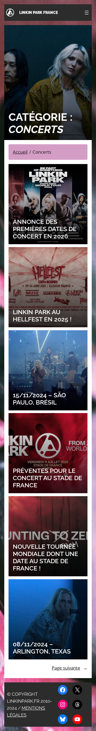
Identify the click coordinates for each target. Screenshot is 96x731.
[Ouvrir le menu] (86, 12)
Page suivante (69, 668)
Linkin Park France (38, 12)
